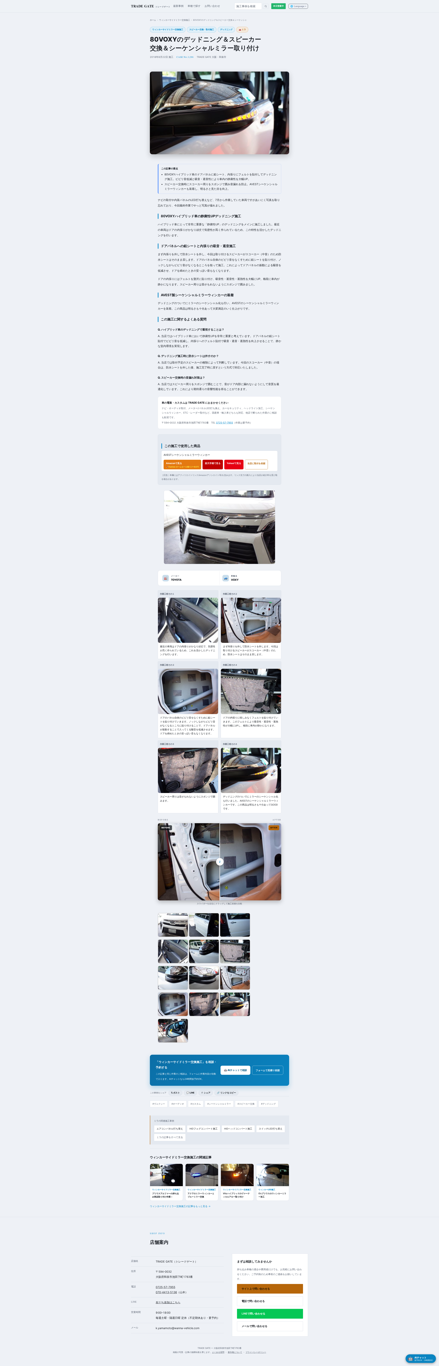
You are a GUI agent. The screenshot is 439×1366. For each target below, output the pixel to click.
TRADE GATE (150, 6)
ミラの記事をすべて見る (170, 1137)
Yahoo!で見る (234, 463)
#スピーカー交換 (246, 1103)
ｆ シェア (205, 1092)
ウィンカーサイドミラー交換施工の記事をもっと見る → (180, 1206)
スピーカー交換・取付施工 (201, 29)
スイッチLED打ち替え (270, 1128)
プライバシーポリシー (256, 1352)
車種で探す (194, 6)
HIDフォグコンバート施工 (203, 1128)
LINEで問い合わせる (253, 1313)
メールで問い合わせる (254, 1326)
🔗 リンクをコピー (226, 1092)
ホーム (153, 20)
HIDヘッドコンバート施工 (238, 1128)
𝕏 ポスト (175, 1092)
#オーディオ (177, 1103)
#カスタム (196, 1103)
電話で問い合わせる (253, 1301)
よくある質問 (218, 1352)
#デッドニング (268, 1103)
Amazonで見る (182, 465)
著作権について (235, 1352)
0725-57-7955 (224, 422)
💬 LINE (190, 1092)
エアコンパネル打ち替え (170, 1128)
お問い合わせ (212, 6)
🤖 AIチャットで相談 (235, 1070)
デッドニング (226, 29)
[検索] (266, 6)
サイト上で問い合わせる (256, 1288)
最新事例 (178, 6)
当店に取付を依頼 (256, 463)
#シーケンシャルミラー (219, 1103)
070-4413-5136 (166, 1292)
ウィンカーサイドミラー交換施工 (174, 20)
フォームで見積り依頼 (268, 1070)
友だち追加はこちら (168, 1302)
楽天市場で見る (213, 463)
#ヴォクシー (158, 1103)
